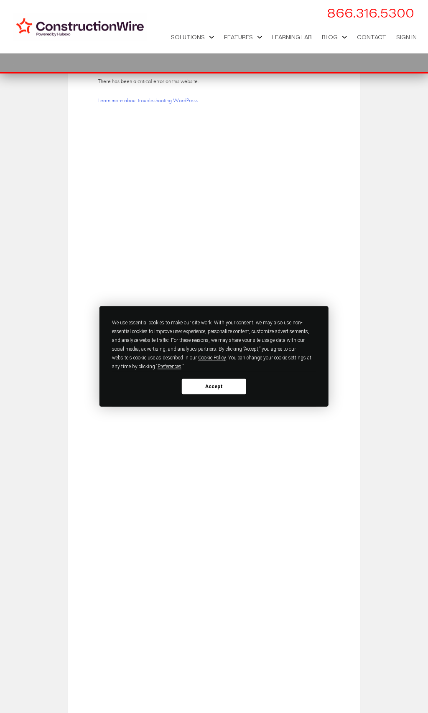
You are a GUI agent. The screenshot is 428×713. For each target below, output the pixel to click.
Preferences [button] (169, 366)
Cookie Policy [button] (212, 358)
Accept (214, 386)
